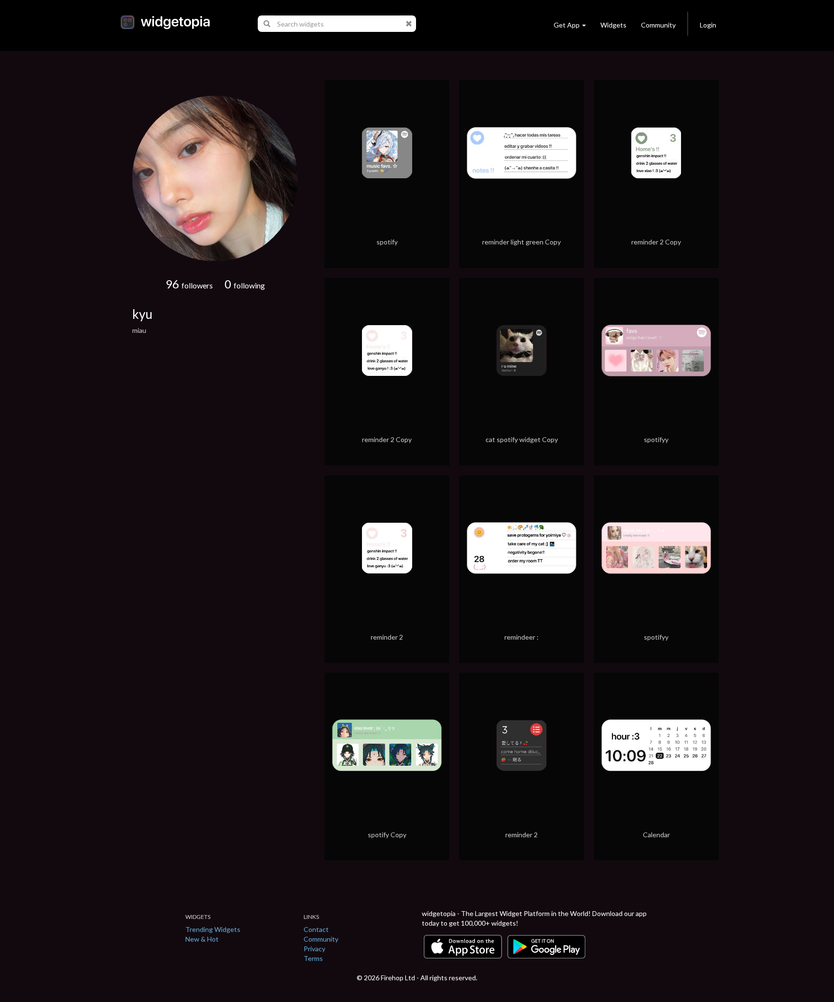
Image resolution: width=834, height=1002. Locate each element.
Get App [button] (567, 25)
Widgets (613, 25)
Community (658, 25)
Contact (316, 929)
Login (708, 25)
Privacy (314, 949)
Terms (313, 958)
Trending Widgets (212, 929)
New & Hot (202, 939)
